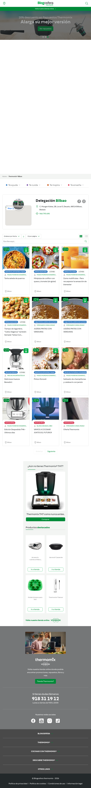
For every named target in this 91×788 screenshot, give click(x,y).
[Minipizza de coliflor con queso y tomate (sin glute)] (45, 260)
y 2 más (52, 271)
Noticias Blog (9, 423)
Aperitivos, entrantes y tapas (15, 271)
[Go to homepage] (45, 3)
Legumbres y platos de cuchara (46, 322)
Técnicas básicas (11, 372)
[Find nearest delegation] (4, 3)
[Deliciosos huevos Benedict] (16, 361)
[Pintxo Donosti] (45, 361)
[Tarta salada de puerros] (16, 260)
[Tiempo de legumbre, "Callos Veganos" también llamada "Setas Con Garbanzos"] (16, 310)
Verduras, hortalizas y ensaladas (75, 372)
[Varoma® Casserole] (55, 545)
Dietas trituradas (70, 271)
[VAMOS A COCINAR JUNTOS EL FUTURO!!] (45, 411)
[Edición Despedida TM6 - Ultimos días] (16, 411)
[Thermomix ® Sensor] (55, 585)
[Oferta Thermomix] (75, 411)
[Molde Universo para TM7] (35, 585)
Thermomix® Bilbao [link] (15, 176)
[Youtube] (41, 721)
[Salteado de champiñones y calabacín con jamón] (75, 361)
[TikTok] (57, 721)
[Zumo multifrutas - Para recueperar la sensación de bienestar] (75, 260)
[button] (87, 3)
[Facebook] (33, 721)
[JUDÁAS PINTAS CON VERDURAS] (45, 310)
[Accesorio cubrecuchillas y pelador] (35, 545)
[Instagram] (49, 721)
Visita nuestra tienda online (44, 9)
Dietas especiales (41, 271)
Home (4, 176)
